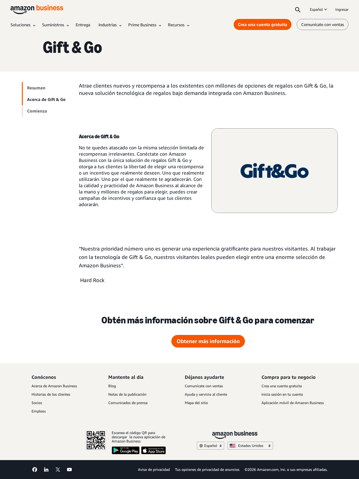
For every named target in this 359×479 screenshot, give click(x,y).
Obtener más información (208, 341)
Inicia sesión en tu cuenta (282, 394)
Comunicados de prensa (127, 402)
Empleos (39, 411)
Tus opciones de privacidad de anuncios (207, 469)
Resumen (36, 87)
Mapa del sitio (196, 402)
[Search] (298, 9)
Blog (112, 386)
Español (316, 9)
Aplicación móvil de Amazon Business (292, 402)
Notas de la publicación (127, 394)
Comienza (37, 111)
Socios (37, 402)
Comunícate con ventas (322, 24)
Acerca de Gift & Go (46, 99)
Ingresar (341, 9)
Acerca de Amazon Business (54, 386)
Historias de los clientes (51, 394)
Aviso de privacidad (154, 469)
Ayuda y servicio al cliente (206, 394)
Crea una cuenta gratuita (262, 24)
